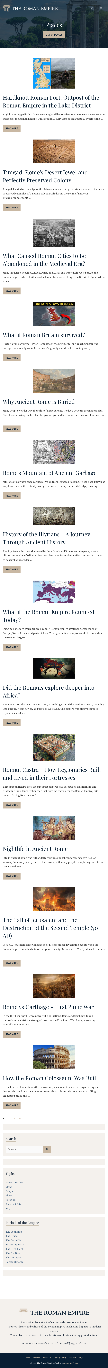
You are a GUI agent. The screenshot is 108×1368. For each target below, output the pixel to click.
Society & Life (14, 1204)
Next (21, 1118)
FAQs (81, 1358)
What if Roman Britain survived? (44, 334)
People (10, 1191)
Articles (36, 1358)
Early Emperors (15, 1244)
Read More (12, 128)
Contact (72, 1358)
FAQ (8, 1208)
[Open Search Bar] (92, 8)
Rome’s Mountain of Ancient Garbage (50, 472)
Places (9, 1195)
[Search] (47, 1149)
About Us (47, 1358)
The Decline (13, 1253)
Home (27, 1358)
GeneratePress (71, 1363)
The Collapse (13, 1257)
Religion (10, 1200)
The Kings (11, 1236)
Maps (9, 1187)
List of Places (54, 34)
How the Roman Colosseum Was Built (50, 1078)
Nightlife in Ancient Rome (35, 848)
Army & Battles (14, 1182)
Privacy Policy (60, 1358)
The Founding (14, 1231)
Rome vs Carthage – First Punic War (48, 1006)
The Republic (13, 1240)
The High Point (14, 1249)
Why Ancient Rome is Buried (39, 401)
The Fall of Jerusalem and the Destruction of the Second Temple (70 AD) (50, 927)
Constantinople (14, 1262)
